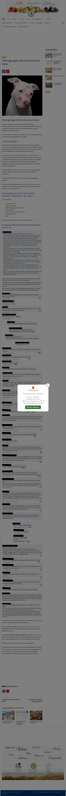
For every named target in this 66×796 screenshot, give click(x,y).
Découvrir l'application (33, 407)
